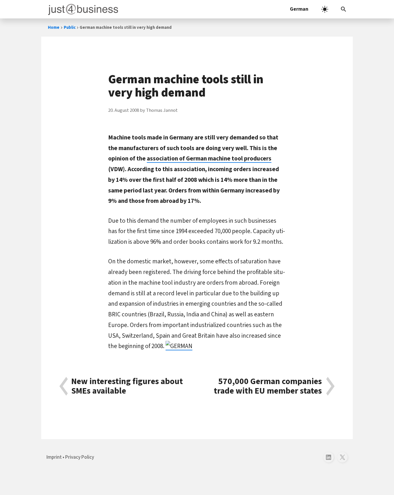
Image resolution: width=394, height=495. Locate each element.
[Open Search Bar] (343, 9)
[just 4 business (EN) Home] (82, 9)
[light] (324, 9)
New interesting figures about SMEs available (127, 386)
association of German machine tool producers (209, 158)
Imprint (54, 457)
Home (53, 27)
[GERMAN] (179, 346)
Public (70, 27)
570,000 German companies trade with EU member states (268, 386)
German (299, 9)
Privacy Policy (79, 457)
